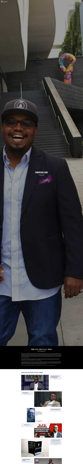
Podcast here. (28, 424)
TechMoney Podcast (56, 410)
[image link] (35, 415)
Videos (81, 1)
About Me (78, 1)
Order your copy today (54, 443)
